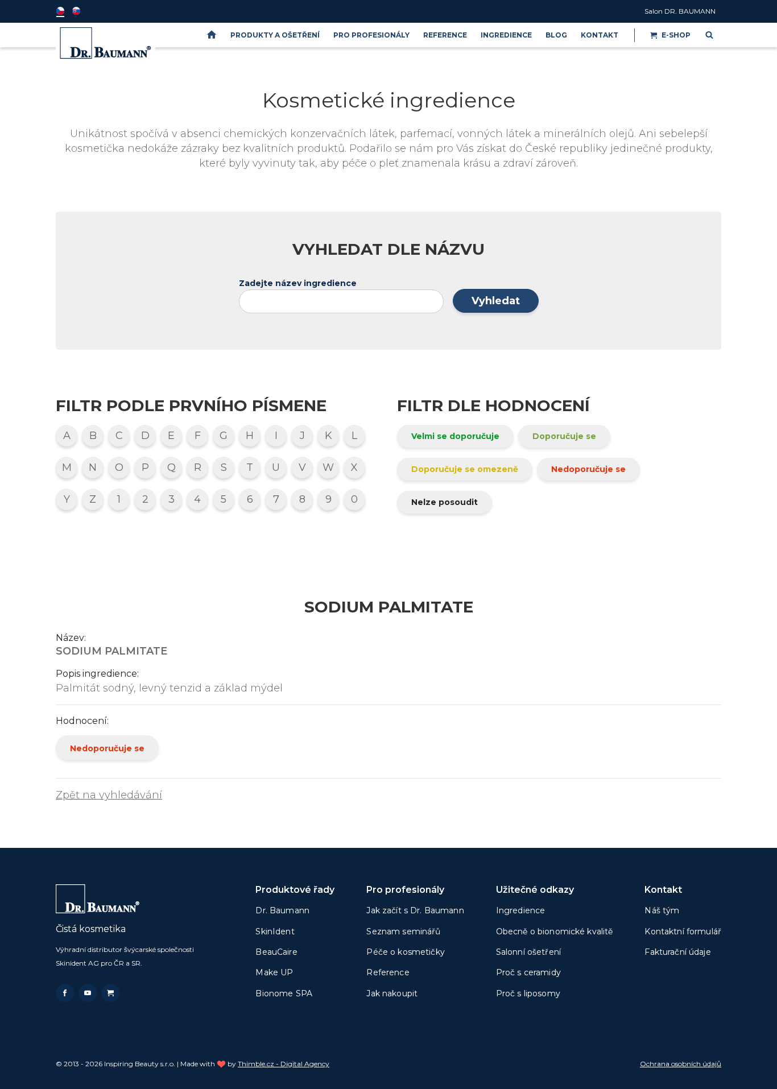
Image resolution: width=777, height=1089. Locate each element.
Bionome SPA (283, 993)
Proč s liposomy (528, 993)
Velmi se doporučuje (455, 436)
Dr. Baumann (282, 910)
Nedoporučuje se (588, 469)
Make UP (274, 972)
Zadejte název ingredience (298, 283)
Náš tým (661, 910)
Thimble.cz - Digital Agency (283, 1063)
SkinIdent (274, 931)
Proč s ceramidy (528, 972)
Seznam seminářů (403, 931)
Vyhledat (496, 301)
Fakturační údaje (677, 952)
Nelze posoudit (444, 502)
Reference (445, 35)
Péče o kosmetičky (405, 952)
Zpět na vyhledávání (109, 795)
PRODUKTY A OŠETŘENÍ (275, 35)
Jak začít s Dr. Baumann (415, 910)
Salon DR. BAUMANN (680, 11)
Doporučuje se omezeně (464, 469)
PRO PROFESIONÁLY (371, 35)
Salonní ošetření (528, 952)
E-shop (676, 35)
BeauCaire (276, 952)
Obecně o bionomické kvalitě (554, 931)
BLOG (556, 35)
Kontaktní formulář (682, 931)
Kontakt (599, 35)
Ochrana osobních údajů (680, 1063)
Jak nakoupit (392, 993)
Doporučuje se (564, 436)
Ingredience (506, 35)
